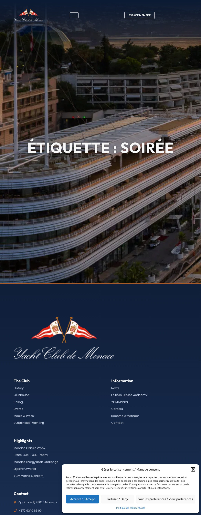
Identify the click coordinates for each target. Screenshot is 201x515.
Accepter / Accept (82, 499)
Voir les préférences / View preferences (165, 499)
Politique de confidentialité (130, 508)
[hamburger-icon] (74, 15)
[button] (193, 469)
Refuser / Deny (117, 499)
